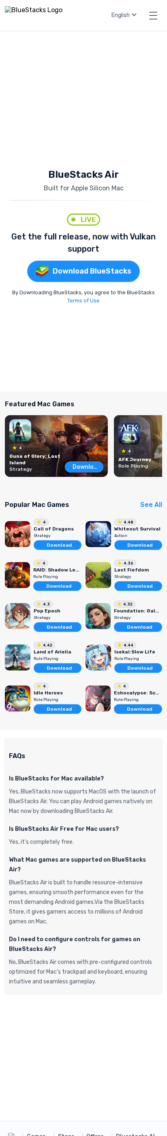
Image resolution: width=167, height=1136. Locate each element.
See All (151, 505)
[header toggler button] (153, 15)
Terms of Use (83, 300)
